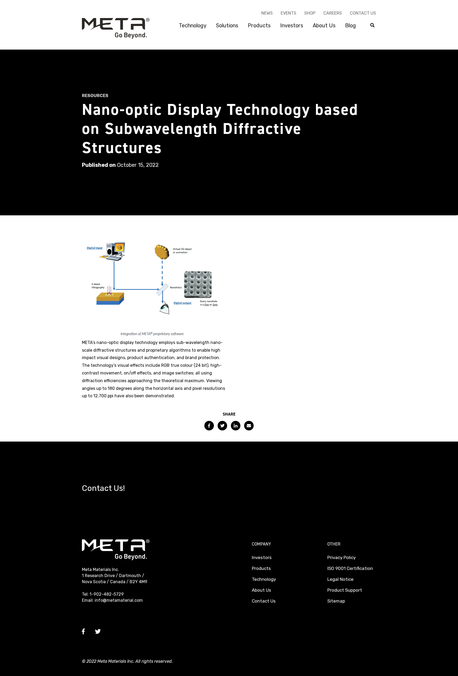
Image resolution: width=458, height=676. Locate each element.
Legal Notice (340, 579)
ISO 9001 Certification (350, 568)
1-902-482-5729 (107, 594)
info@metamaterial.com (119, 600)
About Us (324, 25)
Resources (95, 95)
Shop (309, 13)
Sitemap (336, 601)
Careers (332, 13)
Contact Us (363, 13)
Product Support (344, 590)
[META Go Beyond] (115, 27)
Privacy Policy (341, 557)
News (267, 13)
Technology (192, 25)
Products (259, 25)
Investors (291, 25)
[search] (372, 25)
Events (288, 13)
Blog (350, 25)
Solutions (227, 25)
